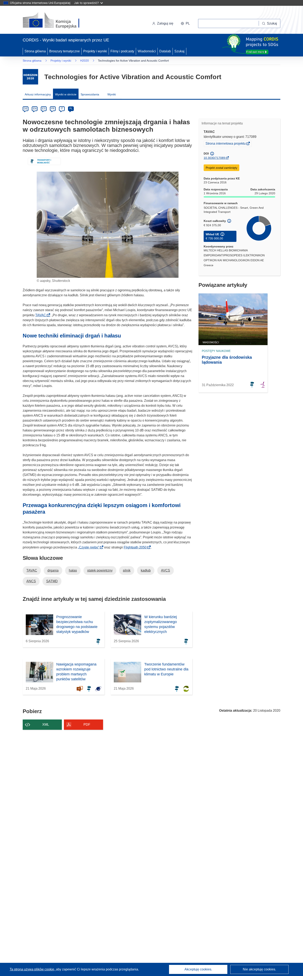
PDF (86, 724)
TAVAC (41, 315)
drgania (53, 570)
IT (62, 108)
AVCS (165, 570)
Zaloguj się (165, 23)
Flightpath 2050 (136, 547)
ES (43, 108)
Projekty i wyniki (95, 51)
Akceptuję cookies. (198, 969)
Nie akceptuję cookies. (259, 969)
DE (25, 108)
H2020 (84, 60)
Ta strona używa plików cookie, (33, 969)
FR (52, 108)
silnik (126, 570)
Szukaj (179, 51)
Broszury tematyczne (64, 51)
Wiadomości (147, 51)
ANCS (31, 581)
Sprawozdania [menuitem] (90, 94)
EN (34, 108)
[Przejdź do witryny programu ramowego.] (30, 76)
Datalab (165, 51)
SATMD (52, 581)
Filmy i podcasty (122, 51)
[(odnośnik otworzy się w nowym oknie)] (56, 20)
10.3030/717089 (214, 157)
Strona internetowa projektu (226, 144)
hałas (73, 570)
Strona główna (35, 51)
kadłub (146, 570)
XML (45, 724)
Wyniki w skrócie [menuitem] (65, 94)
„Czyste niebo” (90, 547)
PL (71, 108)
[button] (185, 23)
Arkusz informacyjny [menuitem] (38, 94)
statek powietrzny (100, 570)
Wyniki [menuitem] (111, 94)
